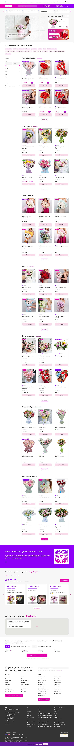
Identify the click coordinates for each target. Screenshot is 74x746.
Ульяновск (23, 688)
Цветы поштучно (28, 51)
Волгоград (7, 676)
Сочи (22, 686)
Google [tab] (17, 575)
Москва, (55, 676)
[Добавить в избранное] (49, 19)
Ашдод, (39, 678)
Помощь (46, 1)
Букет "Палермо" (62, 19)
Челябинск (23, 691)
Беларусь (43, 695)
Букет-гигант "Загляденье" (44, 78)
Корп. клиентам (38, 1)
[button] (37, 626)
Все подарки (45, 51)
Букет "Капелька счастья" (60, 427)
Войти (67, 1)
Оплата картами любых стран (14, 11)
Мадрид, (40, 693)
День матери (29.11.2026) (59, 722)
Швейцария (44, 688)
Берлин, (39, 680)
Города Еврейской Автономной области (14, 695)
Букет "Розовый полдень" (60, 287)
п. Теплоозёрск (8, 650)
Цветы (55, 711)
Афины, (39, 676)
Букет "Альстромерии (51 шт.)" (60, 526)
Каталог (9, 6)
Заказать (29, 85)
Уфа (22, 689)
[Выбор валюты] (56, 2)
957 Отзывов (19, 581)
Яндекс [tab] (12, 575)
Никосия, (56, 678)
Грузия (59, 693)
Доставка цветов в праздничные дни (45, 727)
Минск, (39, 695)
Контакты (43, 1)
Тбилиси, (56, 693)
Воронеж (7, 678)
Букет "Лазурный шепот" (27, 107)
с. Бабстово (40, 650)
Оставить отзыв (64, 580)
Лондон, (39, 689)
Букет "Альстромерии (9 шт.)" (28, 427)
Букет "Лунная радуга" (27, 177)
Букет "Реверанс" (42, 456)
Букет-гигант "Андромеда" (44, 287)
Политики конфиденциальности (44, 713)
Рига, (55, 686)
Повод (51, 51)
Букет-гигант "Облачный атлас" (27, 247)
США (45, 691)
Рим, (55, 688)
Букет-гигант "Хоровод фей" (61, 216)
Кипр (59, 678)
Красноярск (7, 686)
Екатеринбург (8, 680)
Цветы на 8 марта (57, 719)
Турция (59, 691)
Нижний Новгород (9, 689)
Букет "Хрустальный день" (44, 316)
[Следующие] (70, 11)
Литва (43, 684)
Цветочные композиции (51, 48)
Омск (22, 676)
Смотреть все (39, 58)
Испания (44, 693)
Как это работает (39, 744)
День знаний (33, 48)
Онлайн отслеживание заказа (62, 11)
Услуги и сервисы (30, 720)
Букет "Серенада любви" (27, 456)
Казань (6, 682)
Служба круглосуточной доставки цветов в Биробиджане (17, 737)
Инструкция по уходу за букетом (44, 717)
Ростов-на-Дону (24, 680)
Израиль (43, 678)
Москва (7, 688)
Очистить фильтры (12, 86)
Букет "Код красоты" (26, 287)
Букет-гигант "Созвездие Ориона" (44, 217)
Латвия (58, 686)
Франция (59, 682)
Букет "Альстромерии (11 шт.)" (60, 457)
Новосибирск (8, 691)
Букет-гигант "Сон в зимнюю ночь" (61, 247)
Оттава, (55, 680)
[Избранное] (65, 6)
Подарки (56, 717)
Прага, (55, 684)
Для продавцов (32, 1)
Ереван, (39, 686)
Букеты (40, 48)
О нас (18, 1)
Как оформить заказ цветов (43, 720)
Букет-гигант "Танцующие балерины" (28, 147)
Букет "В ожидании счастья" (45, 497)
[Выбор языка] (53, 2)
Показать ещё (44, 539)
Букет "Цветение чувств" (60, 107)
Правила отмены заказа (43, 724)
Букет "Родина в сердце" (60, 497)
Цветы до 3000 (8, 48)
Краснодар (7, 684)
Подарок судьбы (42, 427)
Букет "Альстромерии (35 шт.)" (44, 526)
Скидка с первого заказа (43, 722)
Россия (59, 676)
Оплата (24, 1)
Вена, (39, 682)
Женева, (39, 688)
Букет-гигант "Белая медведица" (26, 217)
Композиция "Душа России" (61, 387)
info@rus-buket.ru (10, 718)
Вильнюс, (40, 684)
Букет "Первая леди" (59, 177)
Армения (43, 686)
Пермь (22, 678)
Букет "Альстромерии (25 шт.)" (60, 147)
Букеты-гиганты (20, 51)
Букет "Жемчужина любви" (28, 78)
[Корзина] (68, 6)
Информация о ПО (31, 724)
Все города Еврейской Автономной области (37, 655)
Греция (43, 676)
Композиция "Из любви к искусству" (28, 387)
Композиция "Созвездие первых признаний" (44, 357)
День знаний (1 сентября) (59, 724)
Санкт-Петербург (25, 684)
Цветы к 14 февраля (58, 720)
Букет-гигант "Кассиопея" (60, 78)
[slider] (5, 65)
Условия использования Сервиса (45, 715)
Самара (23, 682)
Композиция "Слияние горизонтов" (44, 387)
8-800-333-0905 (46, 658)
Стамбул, (56, 691)
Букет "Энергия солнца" (44, 147)
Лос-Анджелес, (41, 691)
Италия (57, 688)
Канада (59, 680)
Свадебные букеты (37, 51)
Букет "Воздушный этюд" (28, 316)
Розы (44, 48)
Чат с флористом (44, 11)
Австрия (42, 682)
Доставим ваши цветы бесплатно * (30, 11)
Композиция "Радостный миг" (60, 357)
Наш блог (29, 722)
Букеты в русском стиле (10, 51)
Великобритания (45, 689)
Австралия (60, 689)
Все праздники (57, 726)
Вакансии (29, 726)
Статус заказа (61, 1)
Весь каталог (8, 53)
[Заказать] (67, 27)
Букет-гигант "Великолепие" (45, 107)
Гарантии (27, 1)
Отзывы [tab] (7, 575)
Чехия (58, 684)
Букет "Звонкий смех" (27, 526)
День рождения (21, 48)
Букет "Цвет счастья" (43, 177)
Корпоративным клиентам (59, 51)
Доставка (21, 1)
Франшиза (29, 719)
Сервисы (50, 1)
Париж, (55, 682)
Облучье (56, 650)
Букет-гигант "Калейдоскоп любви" (45, 247)
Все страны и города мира (44, 699)
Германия (43, 680)
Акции (15, 48)
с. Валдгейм (24, 650)
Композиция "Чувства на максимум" (27, 357)
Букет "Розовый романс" (27, 497)
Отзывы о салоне (41, 719)
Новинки (27, 48)
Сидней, (55, 689)
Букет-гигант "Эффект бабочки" (59, 317)
